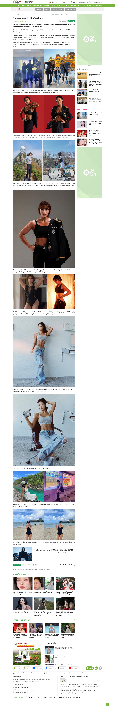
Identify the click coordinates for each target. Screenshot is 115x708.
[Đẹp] (20, 9)
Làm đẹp (47, 9)
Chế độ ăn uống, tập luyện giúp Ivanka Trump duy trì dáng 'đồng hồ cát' (64, 648)
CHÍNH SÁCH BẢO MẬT (50, 697)
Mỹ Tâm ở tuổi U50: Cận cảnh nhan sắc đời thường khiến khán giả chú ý (95, 133)
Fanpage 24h (39, 668)
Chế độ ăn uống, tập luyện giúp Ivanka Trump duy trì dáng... (52, 636)
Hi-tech (83, 5)
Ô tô (100, 5)
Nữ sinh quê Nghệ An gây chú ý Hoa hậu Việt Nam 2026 (95, 123)
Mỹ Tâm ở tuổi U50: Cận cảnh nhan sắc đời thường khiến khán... (20, 636)
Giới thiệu (32, 697)
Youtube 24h (75, 668)
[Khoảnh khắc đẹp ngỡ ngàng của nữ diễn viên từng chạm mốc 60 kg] (65, 603)
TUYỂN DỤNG (76, 697)
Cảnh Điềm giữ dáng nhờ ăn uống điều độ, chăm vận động (68, 636)
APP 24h (18, 668)
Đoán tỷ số (65, 2)
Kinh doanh (47, 5)
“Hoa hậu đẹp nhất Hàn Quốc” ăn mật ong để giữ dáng (65, 593)
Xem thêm (71, 620)
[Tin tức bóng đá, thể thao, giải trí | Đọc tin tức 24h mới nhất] (17, 2)
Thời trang (39, 9)
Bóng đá (29, 5)
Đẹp (20, 14)
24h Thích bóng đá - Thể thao (65, 5)
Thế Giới (89, 5)
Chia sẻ (72, 21)
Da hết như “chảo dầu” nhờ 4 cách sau (21, 613)
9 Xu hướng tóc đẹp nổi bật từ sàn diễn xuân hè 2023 (53, 550)
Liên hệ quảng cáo (19, 697)
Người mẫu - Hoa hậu (57, 9)
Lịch (74, 2)
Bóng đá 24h (51, 668)
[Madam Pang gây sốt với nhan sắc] (44, 583)
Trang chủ (15, 14)
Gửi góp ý (27, 565)
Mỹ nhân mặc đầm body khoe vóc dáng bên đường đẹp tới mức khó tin (43, 613)
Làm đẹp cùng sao (70, 9)
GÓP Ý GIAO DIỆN (5, 703)
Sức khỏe (76, 5)
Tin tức (23, 5)
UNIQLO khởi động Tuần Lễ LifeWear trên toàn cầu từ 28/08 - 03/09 (95, 74)
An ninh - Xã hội (41, 673)
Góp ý (39, 697)
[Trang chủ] (15, 9)
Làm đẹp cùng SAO (22, 21)
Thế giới (32, 673)
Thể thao (95, 5)
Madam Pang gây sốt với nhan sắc (43, 593)
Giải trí (53, 5)
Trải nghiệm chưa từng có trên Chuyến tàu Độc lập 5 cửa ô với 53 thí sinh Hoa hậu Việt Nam (95, 141)
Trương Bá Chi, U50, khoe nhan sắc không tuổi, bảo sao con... (35, 636)
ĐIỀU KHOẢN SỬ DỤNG (65, 697)
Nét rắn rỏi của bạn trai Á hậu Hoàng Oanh (95, 113)
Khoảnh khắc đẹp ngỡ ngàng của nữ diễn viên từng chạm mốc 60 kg (64, 613)
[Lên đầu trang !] (111, 704)
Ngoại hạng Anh (37, 5)
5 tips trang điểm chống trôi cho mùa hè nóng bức (22, 593)
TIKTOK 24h (63, 668)
